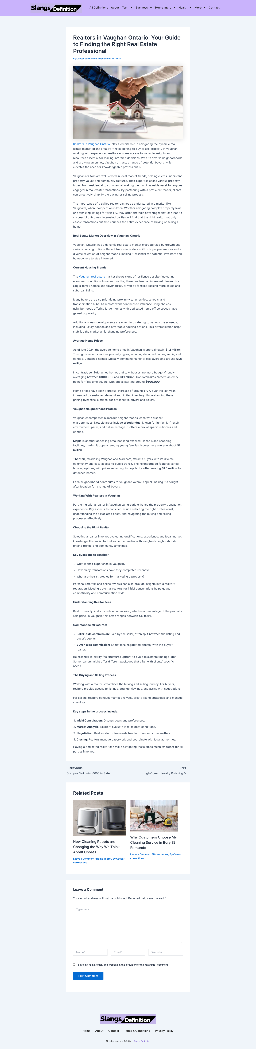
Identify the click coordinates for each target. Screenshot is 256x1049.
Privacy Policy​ (164, 1030)
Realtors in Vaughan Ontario (91, 144)
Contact (214, 7)
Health (183, 7)
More (198, 7)
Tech (125, 7)
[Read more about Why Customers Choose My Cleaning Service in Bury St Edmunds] (154, 815)
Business (142, 7)
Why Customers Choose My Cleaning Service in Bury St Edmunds (153, 842)
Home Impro (163, 7)
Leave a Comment (83, 858)
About (115, 7)
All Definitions (99, 7)
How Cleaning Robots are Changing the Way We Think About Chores (96, 847)
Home (86, 1030)
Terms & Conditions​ (137, 1030)
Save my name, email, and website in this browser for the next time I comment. (123, 964)
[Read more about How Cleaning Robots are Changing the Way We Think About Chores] (99, 818)
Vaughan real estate (92, 276)
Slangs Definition (142, 1041)
